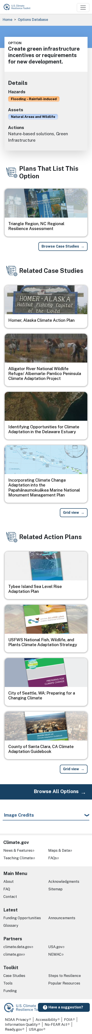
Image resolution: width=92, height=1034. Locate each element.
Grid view (71, 512)
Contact (10, 897)
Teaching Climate (18, 858)
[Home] (19, 7)
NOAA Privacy (17, 1020)
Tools (8, 983)
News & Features (17, 850)
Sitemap (55, 889)
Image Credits (19, 815)
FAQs (52, 858)
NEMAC (54, 954)
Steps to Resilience (64, 976)
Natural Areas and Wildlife (33, 117)
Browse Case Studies (60, 246)
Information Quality (21, 1024)
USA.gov (55, 947)
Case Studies (14, 976)
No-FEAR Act (56, 1024)
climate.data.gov (17, 947)
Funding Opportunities (22, 918)
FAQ (6, 889)
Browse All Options (56, 791)
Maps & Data (59, 850)
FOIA (68, 1020)
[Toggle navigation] (83, 7)
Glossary (10, 925)
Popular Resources (64, 983)
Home (7, 20)
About (8, 881)
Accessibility (46, 1020)
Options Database (33, 20)
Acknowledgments (63, 881)
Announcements (61, 918)
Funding (10, 991)
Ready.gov (13, 1029)
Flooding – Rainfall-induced (34, 99)
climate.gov (13, 954)
